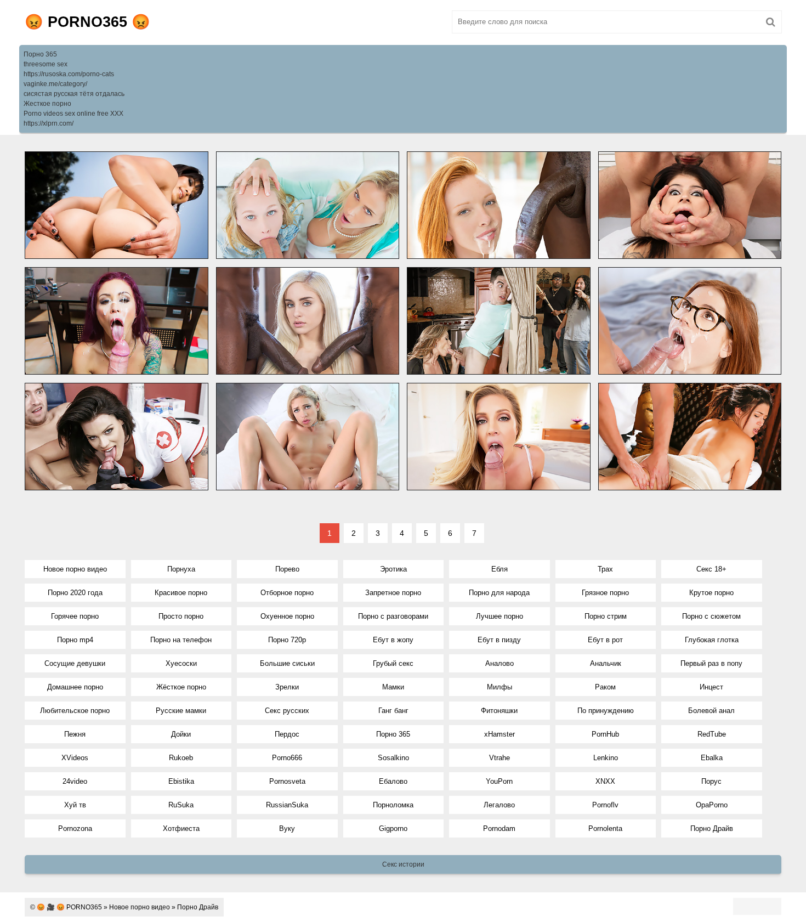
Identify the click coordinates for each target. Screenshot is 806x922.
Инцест (711, 687)
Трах (605, 569)
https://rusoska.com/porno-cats (69, 74)
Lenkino (605, 758)
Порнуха (181, 569)
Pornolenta (605, 828)
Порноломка (393, 805)
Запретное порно (393, 593)
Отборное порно (287, 593)
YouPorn (499, 781)
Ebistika (181, 781)
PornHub (605, 734)
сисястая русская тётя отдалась (74, 94)
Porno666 (287, 758)
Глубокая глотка (712, 640)
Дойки (181, 734)
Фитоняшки (499, 710)
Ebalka (712, 758)
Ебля (499, 569)
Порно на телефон (181, 640)
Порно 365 (40, 54)
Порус (711, 781)
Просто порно (180, 616)
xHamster (499, 734)
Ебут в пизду (499, 640)
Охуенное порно (287, 616)
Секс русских (287, 710)
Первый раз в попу (711, 663)
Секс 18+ (711, 569)
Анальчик (605, 663)
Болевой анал (711, 710)
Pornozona (75, 828)
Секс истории (403, 864)
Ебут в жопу (393, 640)
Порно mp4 (75, 640)
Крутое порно (711, 593)
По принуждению (605, 710)
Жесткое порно (47, 104)
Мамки (393, 687)
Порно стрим (605, 616)
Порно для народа (499, 593)
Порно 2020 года (75, 593)
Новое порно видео (75, 569)
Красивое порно (181, 593)
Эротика (393, 569)
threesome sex (45, 64)
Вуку (287, 828)
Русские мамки (181, 710)
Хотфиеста (181, 828)
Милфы (499, 687)
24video (75, 781)
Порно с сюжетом (711, 616)
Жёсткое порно (181, 687)
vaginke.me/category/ (55, 84)
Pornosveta (287, 781)
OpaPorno (712, 805)
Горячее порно (75, 616)
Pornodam (499, 828)
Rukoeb (181, 758)
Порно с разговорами (393, 616)
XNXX (605, 781)
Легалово (499, 805)
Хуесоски (181, 663)
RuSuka (181, 805)
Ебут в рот (605, 640)
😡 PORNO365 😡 (87, 22)
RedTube (711, 734)
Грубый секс (393, 663)
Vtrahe (499, 758)
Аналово (499, 663)
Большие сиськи (287, 663)
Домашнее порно (75, 687)
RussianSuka (287, 805)
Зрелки (287, 687)
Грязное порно (605, 593)
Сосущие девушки (74, 663)
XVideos (74, 758)
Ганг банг (393, 710)
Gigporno (393, 828)
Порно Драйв (711, 828)
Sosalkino (393, 758)
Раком (605, 687)
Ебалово (393, 781)
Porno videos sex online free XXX (73, 113)
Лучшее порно (499, 616)
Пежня (75, 734)
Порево (287, 569)
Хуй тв (75, 805)
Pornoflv (605, 805)
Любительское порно (75, 710)
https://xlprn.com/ (48, 123)
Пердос (287, 734)
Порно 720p (287, 640)
